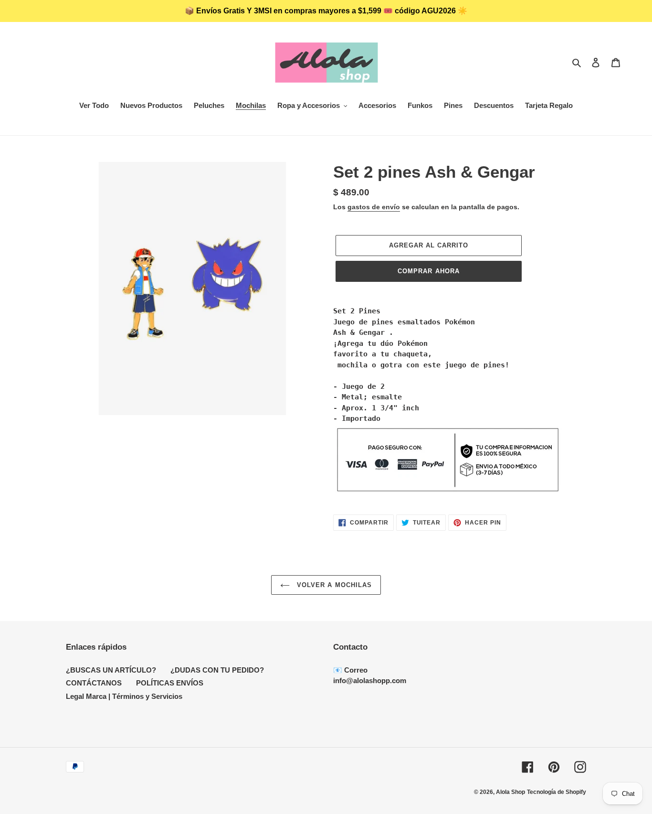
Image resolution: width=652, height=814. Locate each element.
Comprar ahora (429, 271)
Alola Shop (510, 792)
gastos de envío (373, 207)
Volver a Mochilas (333, 585)
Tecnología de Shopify (556, 792)
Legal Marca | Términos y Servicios (124, 696)
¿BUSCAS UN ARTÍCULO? (111, 670)
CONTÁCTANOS (94, 683)
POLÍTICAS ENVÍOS (169, 683)
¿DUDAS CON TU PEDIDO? (217, 670)
